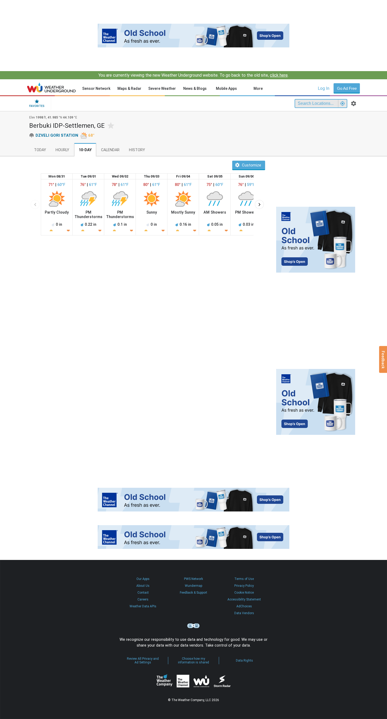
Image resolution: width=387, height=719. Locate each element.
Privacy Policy (244, 586)
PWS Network (193, 579)
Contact (143, 592)
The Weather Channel (183, 681)
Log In (323, 88)
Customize (251, 165)
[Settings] (353, 103)
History (137, 150)
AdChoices (244, 606)
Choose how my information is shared (193, 660)
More (258, 88)
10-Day (85, 150)
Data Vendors (244, 613)
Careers (142, 599)
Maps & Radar (129, 88)
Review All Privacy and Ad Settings (143, 660)
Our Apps (143, 579)
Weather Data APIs (143, 606)
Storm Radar (222, 681)
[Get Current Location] (342, 103)
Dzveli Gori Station (57, 135)
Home (51, 87)
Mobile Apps (226, 88)
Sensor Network (96, 88)
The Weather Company (164, 681)
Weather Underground (201, 681)
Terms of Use (244, 579)
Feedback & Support (193, 592)
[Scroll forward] (259, 204)
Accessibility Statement (244, 599)
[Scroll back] (35, 204)
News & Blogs (195, 88)
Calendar (110, 150)
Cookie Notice (244, 592)
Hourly (62, 150)
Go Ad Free (347, 88)
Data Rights (244, 660)
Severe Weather (162, 88)
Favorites (36, 106)
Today (40, 150)
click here (279, 75)
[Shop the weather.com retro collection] (193, 35)
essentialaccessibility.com (193, 625)
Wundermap (193, 586)
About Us (143, 586)
